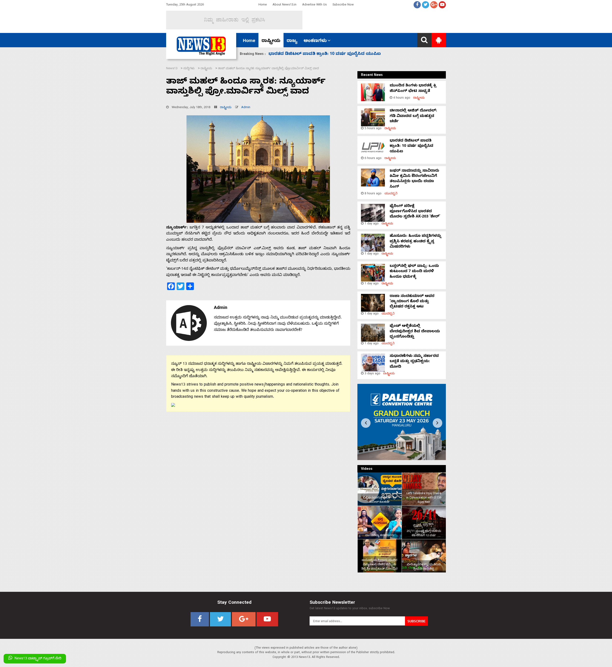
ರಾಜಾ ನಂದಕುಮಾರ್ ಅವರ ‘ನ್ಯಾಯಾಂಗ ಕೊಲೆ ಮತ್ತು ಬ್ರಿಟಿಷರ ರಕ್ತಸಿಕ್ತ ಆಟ (412, 302)
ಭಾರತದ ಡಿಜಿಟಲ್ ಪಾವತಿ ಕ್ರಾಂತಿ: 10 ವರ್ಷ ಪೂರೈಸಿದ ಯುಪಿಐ (411, 146)
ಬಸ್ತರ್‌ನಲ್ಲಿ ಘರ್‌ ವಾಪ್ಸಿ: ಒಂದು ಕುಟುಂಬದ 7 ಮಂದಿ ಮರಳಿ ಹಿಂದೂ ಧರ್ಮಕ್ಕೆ (414, 272)
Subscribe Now (343, 5)
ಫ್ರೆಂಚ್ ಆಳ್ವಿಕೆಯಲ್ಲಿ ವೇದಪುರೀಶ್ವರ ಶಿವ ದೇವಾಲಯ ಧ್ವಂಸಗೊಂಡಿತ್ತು (415, 332)
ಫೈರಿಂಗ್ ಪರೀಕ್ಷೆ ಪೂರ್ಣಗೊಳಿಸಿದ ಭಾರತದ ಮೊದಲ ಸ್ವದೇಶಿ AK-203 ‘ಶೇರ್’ (335, 54)
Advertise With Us (314, 5)
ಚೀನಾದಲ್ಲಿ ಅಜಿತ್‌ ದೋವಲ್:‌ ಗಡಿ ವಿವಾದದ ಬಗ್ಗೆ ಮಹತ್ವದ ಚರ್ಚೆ (413, 116)
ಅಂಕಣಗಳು (315, 41)
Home (262, 5)
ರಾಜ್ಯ (292, 41)
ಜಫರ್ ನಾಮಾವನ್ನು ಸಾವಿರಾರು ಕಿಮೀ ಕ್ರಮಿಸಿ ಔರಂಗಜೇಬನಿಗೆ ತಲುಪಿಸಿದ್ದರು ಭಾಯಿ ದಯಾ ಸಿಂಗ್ (414, 179)
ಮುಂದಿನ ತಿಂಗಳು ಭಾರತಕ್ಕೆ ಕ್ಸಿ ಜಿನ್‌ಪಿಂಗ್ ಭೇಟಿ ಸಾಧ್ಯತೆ (413, 88)
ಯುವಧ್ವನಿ (391, 194)
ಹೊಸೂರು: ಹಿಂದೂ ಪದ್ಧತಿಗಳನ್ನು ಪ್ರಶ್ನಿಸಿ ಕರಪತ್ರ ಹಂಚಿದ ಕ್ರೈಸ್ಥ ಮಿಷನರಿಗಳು (415, 242)
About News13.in (284, 5)
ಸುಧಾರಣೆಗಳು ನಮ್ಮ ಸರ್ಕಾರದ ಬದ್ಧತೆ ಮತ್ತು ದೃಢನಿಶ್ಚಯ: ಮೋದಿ (414, 362)
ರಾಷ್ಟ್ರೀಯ (271, 41)
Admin (245, 108)
